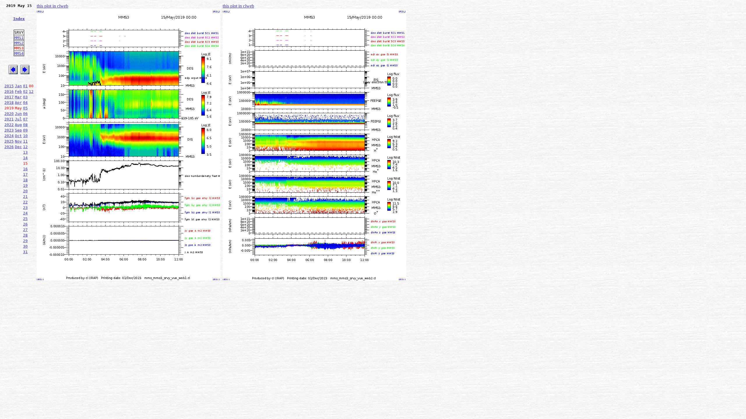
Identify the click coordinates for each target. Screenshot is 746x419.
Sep (18, 130)
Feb (18, 91)
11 (25, 141)
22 (25, 202)
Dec (18, 147)
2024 (9, 136)
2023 (9, 130)
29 (25, 241)
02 (25, 91)
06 (25, 113)
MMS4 (19, 53)
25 (25, 218)
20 (25, 191)
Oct (18, 136)
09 (25, 130)
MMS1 (19, 37)
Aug (18, 124)
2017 (9, 97)
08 (25, 124)
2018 (9, 102)
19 (25, 185)
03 (25, 97)
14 (25, 158)
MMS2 (19, 43)
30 (25, 246)
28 (25, 235)
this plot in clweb (52, 5)
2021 (9, 119)
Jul (18, 119)
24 (25, 213)
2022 (9, 124)
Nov (18, 141)
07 (25, 119)
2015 (9, 86)
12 (31, 91)
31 (25, 252)
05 (25, 108)
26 (25, 224)
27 (25, 230)
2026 (9, 147)
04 (25, 102)
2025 (9, 141)
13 (25, 152)
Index (19, 19)
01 (25, 86)
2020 (9, 113)
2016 (9, 91)
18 (25, 180)
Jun (18, 113)
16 (25, 169)
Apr (18, 102)
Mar (18, 97)
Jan (18, 86)
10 (25, 136)
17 (25, 174)
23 (25, 207)
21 (25, 196)
